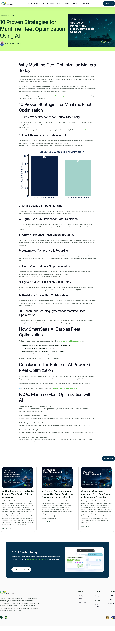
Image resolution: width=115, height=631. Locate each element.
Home (29, 3)
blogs (110, 600)
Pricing (45, 3)
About (52, 3)
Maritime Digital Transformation (37, 559)
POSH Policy (82, 602)
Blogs (67, 3)
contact (111, 603)
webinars (86, 3)
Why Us (60, 3)
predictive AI (82, 130)
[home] (7, 2)
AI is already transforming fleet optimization (61, 96)
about (110, 596)
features (37, 3)
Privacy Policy (80, 597)
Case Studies (76, 3)
